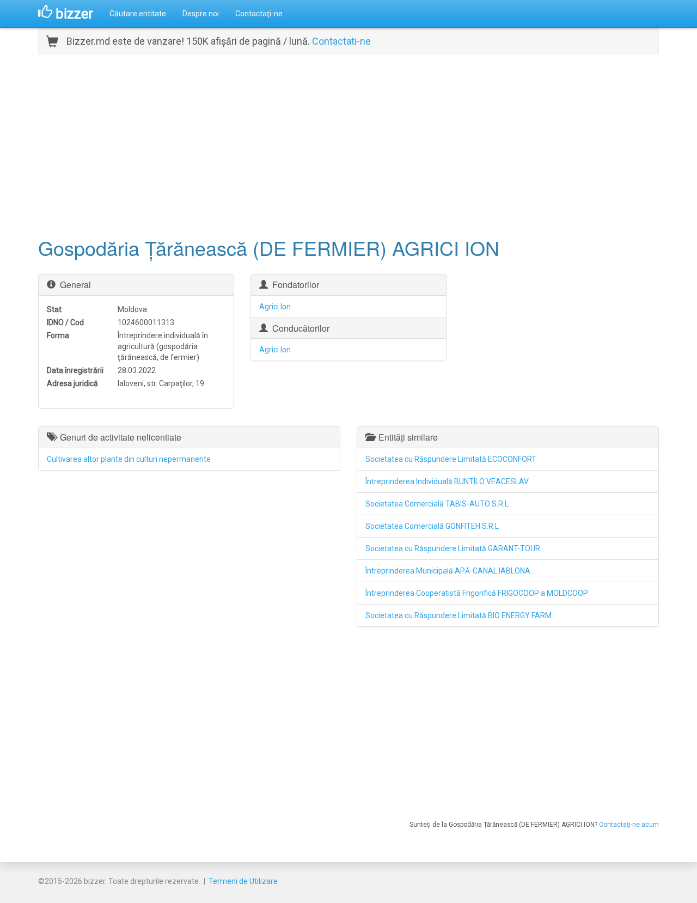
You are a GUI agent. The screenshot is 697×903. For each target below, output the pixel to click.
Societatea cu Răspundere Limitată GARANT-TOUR (452, 548)
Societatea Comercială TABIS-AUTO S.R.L (437, 503)
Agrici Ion (275, 306)
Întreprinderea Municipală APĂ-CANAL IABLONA (447, 570)
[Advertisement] (348, 144)
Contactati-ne (341, 41)
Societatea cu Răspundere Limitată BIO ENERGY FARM (458, 615)
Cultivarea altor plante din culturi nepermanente (129, 459)
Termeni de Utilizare (243, 881)
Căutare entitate (137, 13)
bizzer (72, 13)
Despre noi (200, 13)
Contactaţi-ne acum (629, 824)
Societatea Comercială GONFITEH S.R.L (432, 526)
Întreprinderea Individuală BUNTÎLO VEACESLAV (447, 481)
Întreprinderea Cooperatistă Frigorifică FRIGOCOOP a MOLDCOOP (476, 593)
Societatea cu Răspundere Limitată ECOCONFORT (450, 459)
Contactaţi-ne (259, 13)
